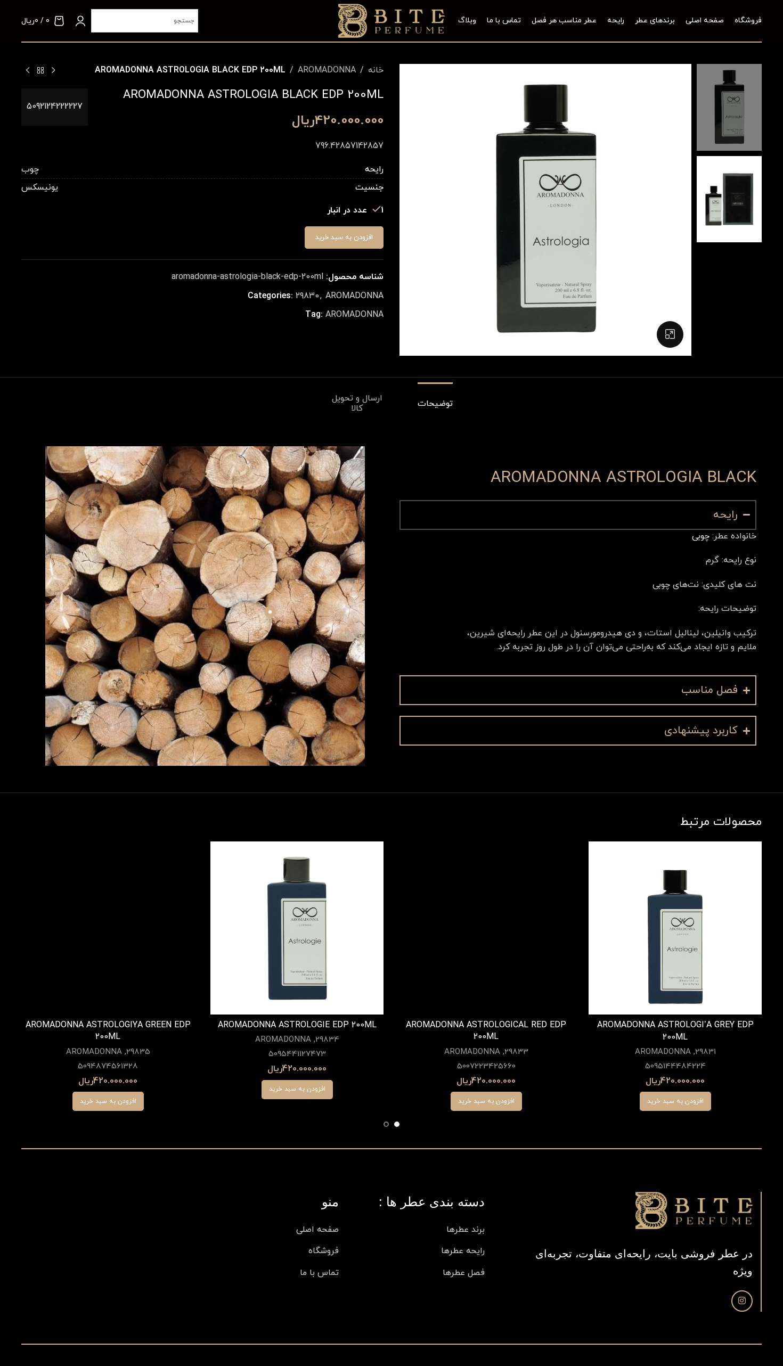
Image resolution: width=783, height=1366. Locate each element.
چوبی (700, 536)
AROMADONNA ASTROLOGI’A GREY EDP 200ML (675, 1031)
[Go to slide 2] (386, 1124)
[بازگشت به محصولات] (40, 70)
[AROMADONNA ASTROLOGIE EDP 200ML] (297, 928)
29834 (327, 1039)
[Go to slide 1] (396, 1124)
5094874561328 (108, 1066)
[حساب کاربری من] (80, 20)
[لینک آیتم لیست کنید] (420, 1230)
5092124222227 (55, 106)
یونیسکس (39, 187)
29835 (138, 1052)
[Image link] (694, 1210)
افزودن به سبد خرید (344, 237)
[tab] (426, 398)
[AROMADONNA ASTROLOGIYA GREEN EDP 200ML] (107, 928)
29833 (516, 1052)
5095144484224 (675, 1066)
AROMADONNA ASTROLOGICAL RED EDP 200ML (486, 1031)
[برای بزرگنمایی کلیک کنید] (670, 334)
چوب (30, 169)
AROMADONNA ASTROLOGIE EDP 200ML (297, 1025)
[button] (675, 1101)
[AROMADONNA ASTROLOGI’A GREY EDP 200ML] (675, 928)
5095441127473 (297, 1054)
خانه (376, 70)
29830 (307, 296)
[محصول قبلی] (53, 70)
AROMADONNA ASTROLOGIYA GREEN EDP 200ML (108, 1031)
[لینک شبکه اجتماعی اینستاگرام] (742, 1301)
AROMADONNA (327, 70)
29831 (705, 1052)
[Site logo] (391, 20)
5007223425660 (486, 1066)
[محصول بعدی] (27, 70)
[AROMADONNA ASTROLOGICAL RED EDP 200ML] (486, 928)
